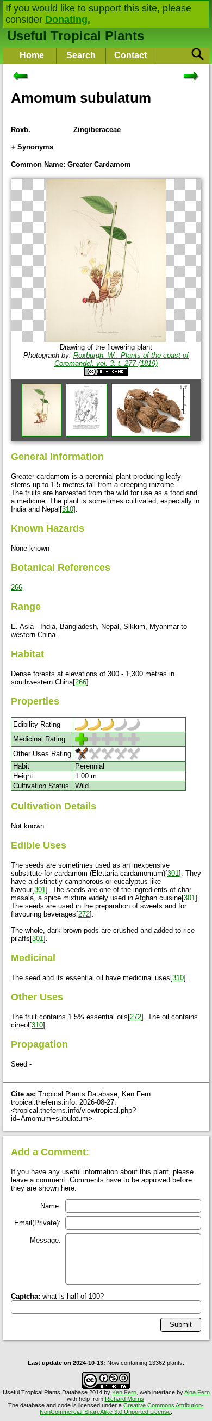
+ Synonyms (32, 147)
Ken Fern (124, 1392)
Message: (45, 1240)
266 (16, 587)
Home (32, 55)
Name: (50, 1206)
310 (67, 509)
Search (81, 55)
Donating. (67, 19)
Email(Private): (37, 1223)
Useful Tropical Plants (75, 35)
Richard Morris (124, 1398)
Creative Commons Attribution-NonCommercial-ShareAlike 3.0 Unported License (122, 1408)
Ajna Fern (197, 1392)
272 (84, 914)
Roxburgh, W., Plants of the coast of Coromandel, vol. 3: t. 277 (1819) (121, 359)
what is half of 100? (57, 1296)
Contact (130, 55)
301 (173, 873)
